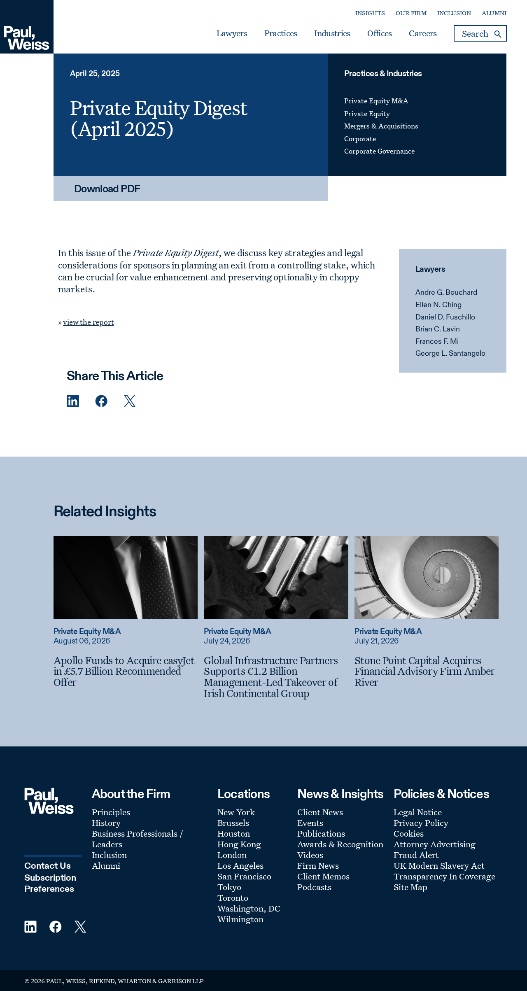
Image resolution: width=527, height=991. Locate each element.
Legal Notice (418, 812)
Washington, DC (248, 908)
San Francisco (244, 876)
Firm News (318, 865)
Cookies (409, 833)
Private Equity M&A (376, 100)
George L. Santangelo (450, 353)
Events (310, 822)
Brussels (233, 822)
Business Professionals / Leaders (137, 839)
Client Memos (323, 876)
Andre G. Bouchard (446, 292)
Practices (280, 33)
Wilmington (240, 919)
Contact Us (47, 866)
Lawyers (232, 33)
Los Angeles (240, 865)
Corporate (360, 138)
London (232, 854)
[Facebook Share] (101, 401)
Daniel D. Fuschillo (445, 317)
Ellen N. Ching (438, 305)
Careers (422, 33)
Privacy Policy (421, 822)
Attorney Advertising (435, 844)
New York (236, 812)
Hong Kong (239, 844)
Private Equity (367, 113)
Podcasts (314, 887)
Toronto (232, 897)
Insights (370, 13)
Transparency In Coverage (444, 876)
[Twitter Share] (130, 401)
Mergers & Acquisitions (381, 126)
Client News (320, 812)
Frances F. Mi (437, 341)
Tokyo (229, 887)
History (106, 822)
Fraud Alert (416, 854)
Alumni (494, 13)
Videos (310, 854)
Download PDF (107, 189)
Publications (321, 833)
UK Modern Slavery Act (439, 865)
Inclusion (454, 13)
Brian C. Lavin (437, 329)
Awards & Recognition (340, 844)
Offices (379, 33)
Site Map (410, 887)
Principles (111, 812)
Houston (233, 833)
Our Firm (411, 13)
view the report (88, 322)
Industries (332, 33)
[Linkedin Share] (73, 401)
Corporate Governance (379, 151)
